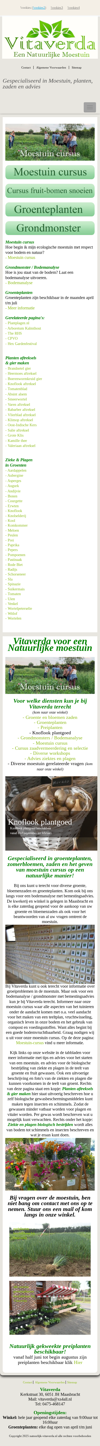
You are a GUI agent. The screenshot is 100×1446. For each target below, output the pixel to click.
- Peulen (11, 535)
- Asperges (13, 481)
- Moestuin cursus (20, 257)
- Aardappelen (15, 470)
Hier (78, 1362)
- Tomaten (13, 594)
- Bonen (11, 496)
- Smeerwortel (16, 399)
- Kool (10, 521)
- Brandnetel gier (18, 368)
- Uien (10, 599)
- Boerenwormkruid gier (23, 379)
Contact (26, 67)
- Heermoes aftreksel (21, 374)
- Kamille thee (16, 441)
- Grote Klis (14, 435)
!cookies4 (73, 8)
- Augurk (12, 486)
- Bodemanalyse (19, 282)
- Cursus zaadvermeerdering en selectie (50, 748)
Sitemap (77, 67)
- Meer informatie (20, 308)
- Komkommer (16, 525)
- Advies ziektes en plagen (50, 758)
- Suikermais (15, 589)
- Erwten (12, 506)
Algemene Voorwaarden (51, 67)
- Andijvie (13, 491)
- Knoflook (13, 511)
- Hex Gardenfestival (21, 344)
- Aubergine (14, 475)
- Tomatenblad (16, 389)
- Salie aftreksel (17, 430)
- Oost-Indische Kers (21, 425)
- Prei (9, 540)
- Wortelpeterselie (18, 609)
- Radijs (11, 569)
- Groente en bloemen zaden (50, 717)
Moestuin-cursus (30, 1042)
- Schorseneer (15, 574)
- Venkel (11, 604)
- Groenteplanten (50, 722)
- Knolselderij (15, 516)
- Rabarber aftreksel (20, 410)
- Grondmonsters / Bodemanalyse (50, 737)
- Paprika (12, 545)
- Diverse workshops (50, 753)
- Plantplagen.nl (17, 323)
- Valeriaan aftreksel (20, 446)
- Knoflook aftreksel (20, 384)
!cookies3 (57, 8)
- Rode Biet (14, 565)
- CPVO (11, 338)
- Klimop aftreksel (19, 420)
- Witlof (11, 614)
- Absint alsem (16, 394)
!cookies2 (39, 8)
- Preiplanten (50, 727)
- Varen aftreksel (17, 405)
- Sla (9, 579)
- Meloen (12, 530)
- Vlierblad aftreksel (20, 415)
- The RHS (13, 333)
